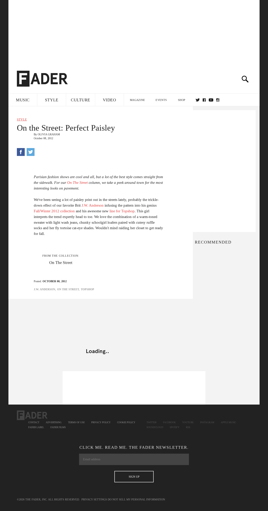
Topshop (87, 289)
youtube (211, 100)
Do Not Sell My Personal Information (136, 499)
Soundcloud (155, 427)
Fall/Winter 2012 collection (54, 211)
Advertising (54, 422)
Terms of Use (76, 422)
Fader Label (36, 427)
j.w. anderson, (45, 289)
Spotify (175, 427)
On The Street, (68, 289)
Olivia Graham (49, 134)
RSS (188, 427)
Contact (33, 422)
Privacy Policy (101, 422)
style (22, 119)
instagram (217, 100)
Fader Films (58, 427)
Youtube (188, 422)
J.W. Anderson (93, 205)
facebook (204, 100)
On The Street (77, 182)
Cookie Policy (126, 422)
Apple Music (228, 422)
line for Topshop (122, 211)
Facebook (169, 422)
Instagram (207, 422)
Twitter (198, 100)
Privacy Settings (94, 499)
